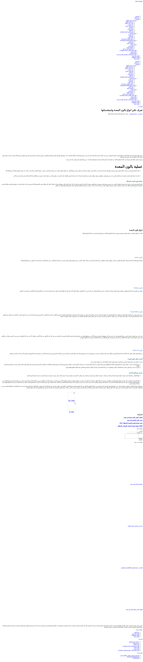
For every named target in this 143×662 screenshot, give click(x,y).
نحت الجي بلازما (129, 26)
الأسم (140, 431)
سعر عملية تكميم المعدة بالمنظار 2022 (131, 423)
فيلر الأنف (131, 41)
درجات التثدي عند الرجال (127, 39)
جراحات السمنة (133, 113)
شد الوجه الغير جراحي (128, 48)
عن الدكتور (136, 17)
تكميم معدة (133, 51)
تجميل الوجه (133, 44)
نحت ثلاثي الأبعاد (129, 22)
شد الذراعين (130, 29)
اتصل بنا (71, 412)
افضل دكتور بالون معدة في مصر (132, 417)
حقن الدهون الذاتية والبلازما (126, 31)
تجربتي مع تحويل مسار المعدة (135, 526)
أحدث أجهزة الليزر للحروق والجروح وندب (126, 54)
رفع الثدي (131, 36)
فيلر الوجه (130, 46)
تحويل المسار (133, 53)
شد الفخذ (131, 30)
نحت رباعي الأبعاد (129, 23)
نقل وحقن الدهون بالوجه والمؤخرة (128, 50)
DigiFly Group (117, 660)
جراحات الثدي (133, 33)
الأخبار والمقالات (135, 57)
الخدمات (137, 19)
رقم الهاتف (139, 432)
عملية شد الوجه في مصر (136, 484)
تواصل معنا (136, 58)
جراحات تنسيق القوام (131, 20)
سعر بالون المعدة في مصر (134, 420)
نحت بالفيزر (130, 24)
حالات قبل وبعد (135, 56)
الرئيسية (137, 16)
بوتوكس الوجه (130, 47)
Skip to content (138, 1)
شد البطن (131, 27)
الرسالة (140, 438)
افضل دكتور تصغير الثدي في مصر (134, 609)
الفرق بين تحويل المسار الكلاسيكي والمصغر (131, 567)
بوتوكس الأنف (130, 43)
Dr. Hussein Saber (125, 660)
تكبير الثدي (130, 34)
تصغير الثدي (130, 37)
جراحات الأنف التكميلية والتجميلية (128, 40)
